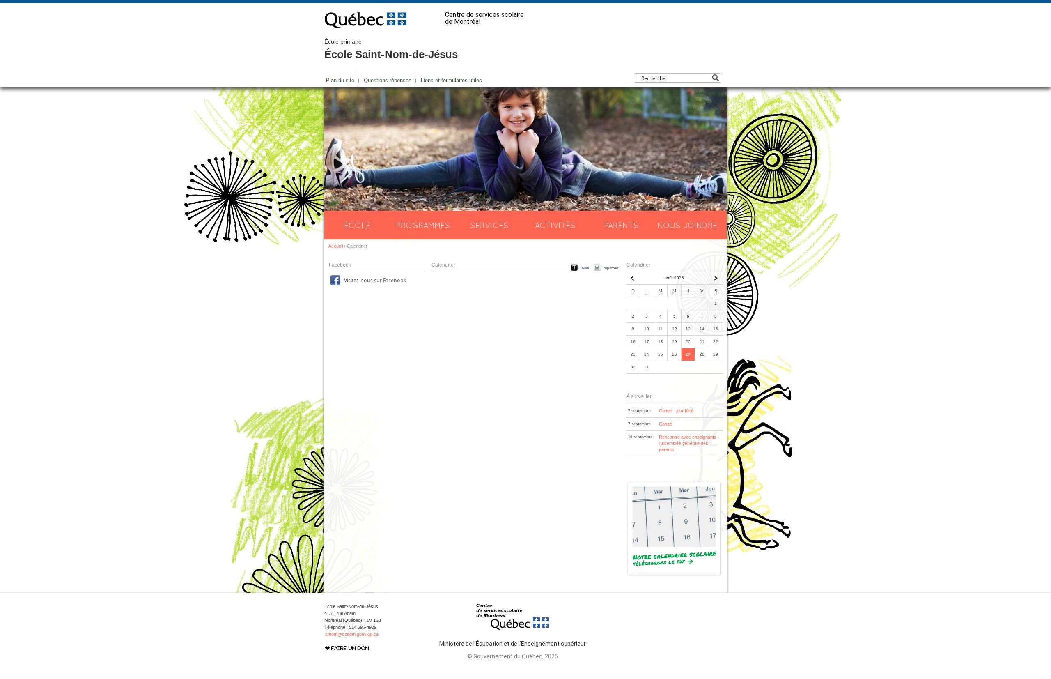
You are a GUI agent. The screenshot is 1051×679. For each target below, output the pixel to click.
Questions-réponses (387, 80)
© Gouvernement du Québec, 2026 (512, 656)
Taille (584, 268)
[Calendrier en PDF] (674, 575)
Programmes (423, 225)
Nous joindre (687, 225)
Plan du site (340, 80)
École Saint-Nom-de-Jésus (391, 49)
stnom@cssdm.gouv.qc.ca (352, 634)
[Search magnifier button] (715, 78)
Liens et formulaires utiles (451, 80)
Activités (555, 225)
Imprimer (610, 268)
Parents (621, 225)
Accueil (335, 246)
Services (489, 225)
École (357, 225)
